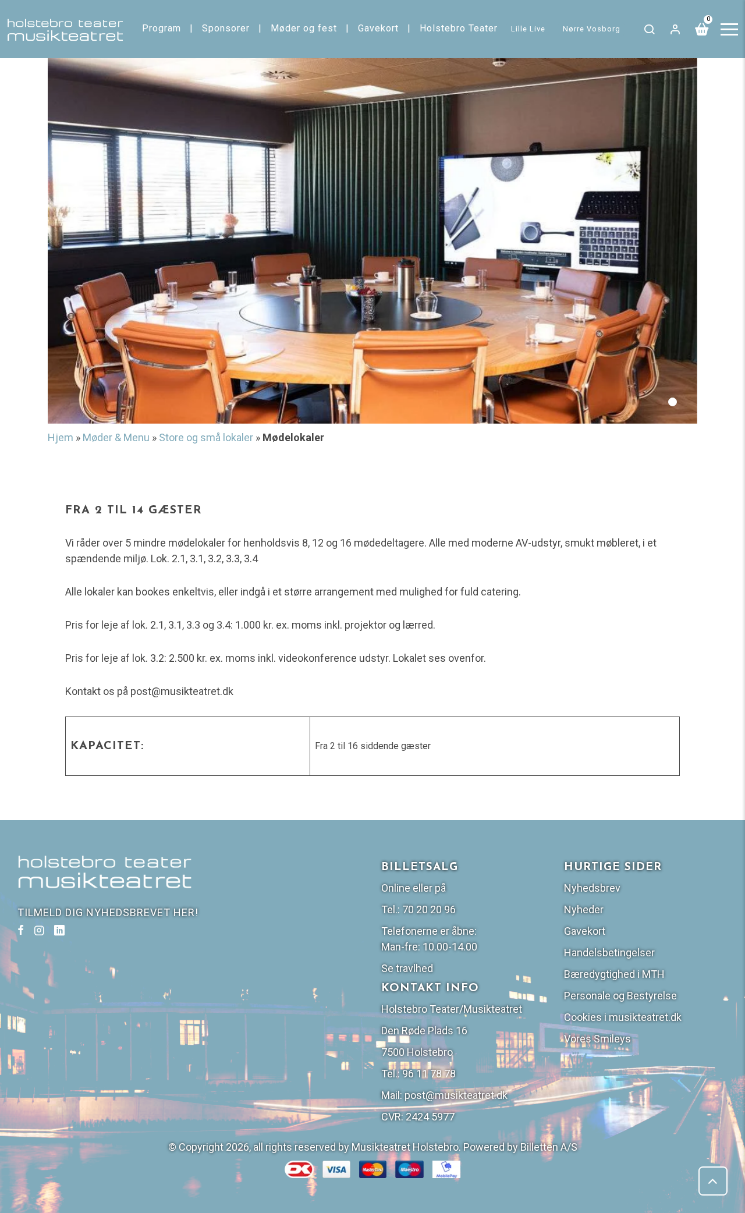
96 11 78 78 (429, 1073)
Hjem (60, 437)
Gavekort (378, 28)
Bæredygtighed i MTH (614, 974)
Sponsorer (226, 28)
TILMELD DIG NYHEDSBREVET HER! (107, 912)
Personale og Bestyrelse (620, 995)
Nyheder (584, 909)
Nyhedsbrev (592, 888)
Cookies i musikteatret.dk (623, 1017)
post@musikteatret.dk (456, 1095)
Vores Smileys (597, 1039)
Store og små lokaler (206, 437)
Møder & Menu (116, 437)
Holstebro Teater (459, 28)
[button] (672, 402)
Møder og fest (304, 28)
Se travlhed (407, 968)
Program (161, 28)
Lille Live (528, 28)
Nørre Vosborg (591, 28)
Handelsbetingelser (609, 952)
